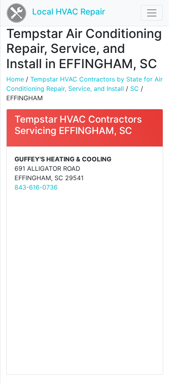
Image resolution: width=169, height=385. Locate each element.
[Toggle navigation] (152, 13)
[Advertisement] (84, 282)
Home (15, 79)
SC (134, 88)
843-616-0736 (36, 187)
